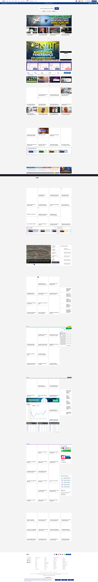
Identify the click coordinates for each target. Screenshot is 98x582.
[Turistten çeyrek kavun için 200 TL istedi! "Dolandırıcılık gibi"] (54, 401)
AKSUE (39, 449)
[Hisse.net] (43, 80)
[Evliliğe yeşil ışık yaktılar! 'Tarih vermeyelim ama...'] (43, 516)
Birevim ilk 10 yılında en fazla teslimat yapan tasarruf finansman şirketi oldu (43, 540)
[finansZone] (66, 170)
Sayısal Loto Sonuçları (67, 499)
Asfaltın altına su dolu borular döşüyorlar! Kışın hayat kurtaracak (68, 314)
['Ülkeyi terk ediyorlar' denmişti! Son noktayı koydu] (54, 60)
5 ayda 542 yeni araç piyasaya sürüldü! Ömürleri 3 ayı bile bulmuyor (68, 428)
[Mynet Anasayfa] (3, 1)
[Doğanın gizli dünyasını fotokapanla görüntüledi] (54, 230)
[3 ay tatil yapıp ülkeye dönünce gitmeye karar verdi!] (54, 477)
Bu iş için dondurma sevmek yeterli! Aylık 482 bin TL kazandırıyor (68, 422)
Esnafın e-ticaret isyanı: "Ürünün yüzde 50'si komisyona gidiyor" (68, 412)
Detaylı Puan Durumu (68, 365)
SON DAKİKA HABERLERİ (4, 3)
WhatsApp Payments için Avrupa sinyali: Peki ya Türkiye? (66, 540)
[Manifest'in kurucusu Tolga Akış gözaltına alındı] (43, 477)
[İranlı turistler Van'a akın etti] (55, 60)
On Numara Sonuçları (67, 506)
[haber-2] (40, 196)
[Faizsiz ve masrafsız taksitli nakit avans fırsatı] (45, 60)
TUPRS (50, 449)
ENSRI (38, 450)
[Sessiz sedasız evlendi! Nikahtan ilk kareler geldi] (42, 60)
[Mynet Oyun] (31, 80)
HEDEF (39, 445)
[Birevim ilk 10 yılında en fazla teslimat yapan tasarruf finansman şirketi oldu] (43, 535)
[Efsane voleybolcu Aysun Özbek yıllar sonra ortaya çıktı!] (51, 60)
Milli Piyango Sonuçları (67, 497)
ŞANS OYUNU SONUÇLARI (65, 495)
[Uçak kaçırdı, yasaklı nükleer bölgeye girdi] (49, 20)
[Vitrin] (79, 1)
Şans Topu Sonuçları (66, 504)
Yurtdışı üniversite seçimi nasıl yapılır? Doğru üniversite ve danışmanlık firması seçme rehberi (43, 560)
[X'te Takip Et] (56, 574)
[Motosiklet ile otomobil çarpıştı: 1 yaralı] (54, 220)
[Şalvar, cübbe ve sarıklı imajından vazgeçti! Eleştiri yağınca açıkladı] (31, 487)
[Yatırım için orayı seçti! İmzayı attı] (54, 491)
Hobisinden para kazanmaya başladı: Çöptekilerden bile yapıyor (66, 559)
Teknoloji (45, 577)
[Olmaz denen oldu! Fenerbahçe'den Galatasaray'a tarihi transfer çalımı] (50, 60)
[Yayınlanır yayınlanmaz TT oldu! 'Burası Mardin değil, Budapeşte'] (54, 91)
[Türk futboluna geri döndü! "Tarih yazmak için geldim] (31, 355)
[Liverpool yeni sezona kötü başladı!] (31, 369)
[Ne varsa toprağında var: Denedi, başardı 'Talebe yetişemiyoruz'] (31, 555)
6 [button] (39, 284)
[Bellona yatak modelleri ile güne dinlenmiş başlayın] (43, 545)
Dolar (39, 423)
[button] (1, 1)
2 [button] (32, 284)
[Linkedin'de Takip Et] (66, 467)
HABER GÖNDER (91, 3)
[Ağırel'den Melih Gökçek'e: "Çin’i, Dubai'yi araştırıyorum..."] (48, 60)
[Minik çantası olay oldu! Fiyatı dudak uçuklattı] (54, 516)
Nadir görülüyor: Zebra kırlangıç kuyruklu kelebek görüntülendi (68, 330)
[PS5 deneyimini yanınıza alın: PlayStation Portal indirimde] (43, 220)
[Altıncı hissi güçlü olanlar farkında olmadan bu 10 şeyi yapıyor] (66, 220)
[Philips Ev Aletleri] (76, 1)
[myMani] (27, 1)
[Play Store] (29, 577)
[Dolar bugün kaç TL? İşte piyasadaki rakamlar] (43, 211)
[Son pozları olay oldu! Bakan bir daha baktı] (31, 472)
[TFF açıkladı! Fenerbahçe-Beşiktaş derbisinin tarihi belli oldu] (54, 374)
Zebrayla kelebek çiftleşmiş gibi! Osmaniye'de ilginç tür (68, 309)
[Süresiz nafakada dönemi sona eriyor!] (47, 60)
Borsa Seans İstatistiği (56, 577)
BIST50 (32, 423)
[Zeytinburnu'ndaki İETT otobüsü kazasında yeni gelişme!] (43, 91)
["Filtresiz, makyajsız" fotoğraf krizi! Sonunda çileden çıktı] (43, 487)
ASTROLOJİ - (56, 78)
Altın (46, 423)
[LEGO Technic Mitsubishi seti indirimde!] (43, 239)
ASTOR (50, 448)
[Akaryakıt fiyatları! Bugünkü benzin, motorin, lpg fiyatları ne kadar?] (54, 140)
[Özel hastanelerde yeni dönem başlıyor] (52, 60)
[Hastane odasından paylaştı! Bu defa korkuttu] (54, 131)
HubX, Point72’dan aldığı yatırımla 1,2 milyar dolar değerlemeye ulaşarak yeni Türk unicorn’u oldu (31, 540)
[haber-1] (30, 196)
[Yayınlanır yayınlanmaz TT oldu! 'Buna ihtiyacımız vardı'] (54, 506)
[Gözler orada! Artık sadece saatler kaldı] (31, 406)
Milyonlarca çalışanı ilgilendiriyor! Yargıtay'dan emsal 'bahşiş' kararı (68, 417)
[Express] (82, 1)
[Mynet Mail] (96, 3)
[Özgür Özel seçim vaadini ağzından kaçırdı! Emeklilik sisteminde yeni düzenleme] (40, 60)
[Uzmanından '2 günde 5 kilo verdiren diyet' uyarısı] (43, 140)
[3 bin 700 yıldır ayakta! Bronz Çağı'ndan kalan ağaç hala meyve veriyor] (54, 100)
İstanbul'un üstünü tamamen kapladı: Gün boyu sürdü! (68, 325)
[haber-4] (58, 196)
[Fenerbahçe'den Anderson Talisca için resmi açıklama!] (34, 60)
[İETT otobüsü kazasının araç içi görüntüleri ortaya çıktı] (32, 60)
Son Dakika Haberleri (37, 577)
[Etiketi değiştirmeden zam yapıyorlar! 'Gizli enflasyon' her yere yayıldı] (54, 426)
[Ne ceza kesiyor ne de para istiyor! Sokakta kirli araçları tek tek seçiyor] (66, 135)
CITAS (27, 450)
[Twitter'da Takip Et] (63, 467)
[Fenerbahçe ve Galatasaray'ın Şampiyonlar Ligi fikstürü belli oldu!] (41, 60)
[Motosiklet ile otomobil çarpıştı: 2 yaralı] (43, 318)
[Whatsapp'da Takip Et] (70, 467)
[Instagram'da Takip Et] (65, 467)
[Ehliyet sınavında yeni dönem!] (46, 60)
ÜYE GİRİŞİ (89, 1)
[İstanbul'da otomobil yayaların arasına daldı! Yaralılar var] (29, 60)
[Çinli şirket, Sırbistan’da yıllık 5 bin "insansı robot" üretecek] (28, 60)
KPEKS (39, 448)
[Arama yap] (85, 1)
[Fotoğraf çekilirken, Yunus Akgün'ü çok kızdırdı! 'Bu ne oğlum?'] (57, 60)
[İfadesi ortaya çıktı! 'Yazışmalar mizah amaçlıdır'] (54, 468)
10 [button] (46, 284)
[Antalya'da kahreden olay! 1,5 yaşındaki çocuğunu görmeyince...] (54, 299)
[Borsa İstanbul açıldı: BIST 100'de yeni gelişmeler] (43, 328)
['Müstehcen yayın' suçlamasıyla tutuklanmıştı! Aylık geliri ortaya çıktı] (66, 234)
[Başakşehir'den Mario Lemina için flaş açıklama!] (37, 60)
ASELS (50, 450)
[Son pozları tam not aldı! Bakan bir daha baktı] (43, 496)
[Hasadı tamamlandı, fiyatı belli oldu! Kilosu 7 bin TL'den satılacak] (54, 309)
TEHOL (50, 445)
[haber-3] (49, 196)
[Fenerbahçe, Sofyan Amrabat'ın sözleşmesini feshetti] (30, 60)
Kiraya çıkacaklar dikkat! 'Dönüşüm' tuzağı (68, 432)
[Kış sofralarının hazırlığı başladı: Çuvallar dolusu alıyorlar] (31, 328)
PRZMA (27, 445)
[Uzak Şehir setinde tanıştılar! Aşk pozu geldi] (54, 323)
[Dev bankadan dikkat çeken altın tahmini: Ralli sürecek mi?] (56, 60)
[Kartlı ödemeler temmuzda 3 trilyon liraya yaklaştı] (54, 555)
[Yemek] (81, 1)
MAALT (27, 448)
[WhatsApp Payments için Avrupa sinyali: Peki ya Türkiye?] (66, 535)
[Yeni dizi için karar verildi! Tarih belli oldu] (43, 468)
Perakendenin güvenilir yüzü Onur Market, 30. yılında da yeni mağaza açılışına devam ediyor (66, 550)
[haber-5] (67, 196)
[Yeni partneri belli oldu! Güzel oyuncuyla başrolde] (31, 215)
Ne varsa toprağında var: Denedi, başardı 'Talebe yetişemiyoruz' (31, 559)
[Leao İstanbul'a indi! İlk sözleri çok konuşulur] (43, 379)
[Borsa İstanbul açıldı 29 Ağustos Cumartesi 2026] (31, 318)
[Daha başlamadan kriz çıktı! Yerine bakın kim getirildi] (31, 304)
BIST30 (35, 423)
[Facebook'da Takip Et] (61, 467)
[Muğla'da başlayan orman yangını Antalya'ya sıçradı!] (43, 60)
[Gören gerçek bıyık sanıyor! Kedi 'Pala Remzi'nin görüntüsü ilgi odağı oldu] (54, 211)
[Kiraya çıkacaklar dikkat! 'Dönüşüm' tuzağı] (63, 432)
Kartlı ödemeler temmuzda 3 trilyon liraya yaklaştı (54, 559)
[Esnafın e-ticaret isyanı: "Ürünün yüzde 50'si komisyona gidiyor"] (63, 411)
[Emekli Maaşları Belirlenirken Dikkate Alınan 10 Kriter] (66, 91)
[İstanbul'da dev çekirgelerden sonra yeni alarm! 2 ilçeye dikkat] (43, 50)
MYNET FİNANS (31, 74)
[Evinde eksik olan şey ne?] (43, 131)
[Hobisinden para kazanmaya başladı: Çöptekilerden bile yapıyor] (66, 555)
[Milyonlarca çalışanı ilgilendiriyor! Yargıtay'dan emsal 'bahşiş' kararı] (63, 416)
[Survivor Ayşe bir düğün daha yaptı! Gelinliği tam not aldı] (31, 95)
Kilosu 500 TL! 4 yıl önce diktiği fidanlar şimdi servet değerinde (31, 549)
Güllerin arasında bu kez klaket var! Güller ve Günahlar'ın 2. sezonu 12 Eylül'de (54, 540)
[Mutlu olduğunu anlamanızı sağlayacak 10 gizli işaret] (43, 100)
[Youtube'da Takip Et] (68, 467)
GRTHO (27, 449)
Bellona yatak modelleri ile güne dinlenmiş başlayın (43, 549)
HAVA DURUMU (46, 3)
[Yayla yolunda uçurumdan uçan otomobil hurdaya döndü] (54, 239)
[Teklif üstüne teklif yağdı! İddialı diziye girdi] (31, 496)
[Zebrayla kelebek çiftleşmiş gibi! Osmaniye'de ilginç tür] (63, 309)
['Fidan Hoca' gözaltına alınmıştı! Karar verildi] (31, 60)
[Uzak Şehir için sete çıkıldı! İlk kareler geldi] (31, 511)
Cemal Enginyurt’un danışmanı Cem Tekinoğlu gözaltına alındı (13, 3)
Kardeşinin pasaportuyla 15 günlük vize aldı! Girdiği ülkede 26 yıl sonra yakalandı (68, 320)
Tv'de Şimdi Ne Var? (63, 481)
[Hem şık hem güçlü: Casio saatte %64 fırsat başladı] (43, 309)
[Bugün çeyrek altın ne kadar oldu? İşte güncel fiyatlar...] (31, 140)
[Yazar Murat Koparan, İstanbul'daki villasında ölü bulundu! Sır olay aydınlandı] (43, 401)
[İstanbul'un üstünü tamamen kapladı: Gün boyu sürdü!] (63, 325)
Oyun (63, 577)
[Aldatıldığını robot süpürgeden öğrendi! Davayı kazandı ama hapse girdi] (58, 60)
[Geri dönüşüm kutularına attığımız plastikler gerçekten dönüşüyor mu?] (43, 299)
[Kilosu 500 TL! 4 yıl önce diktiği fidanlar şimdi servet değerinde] (31, 545)
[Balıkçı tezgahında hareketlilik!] (31, 239)
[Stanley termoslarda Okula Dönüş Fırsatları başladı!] (66, 100)
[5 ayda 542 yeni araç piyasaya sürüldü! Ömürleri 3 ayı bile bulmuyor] (63, 427)
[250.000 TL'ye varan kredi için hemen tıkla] (36, 60)
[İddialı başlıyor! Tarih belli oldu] (31, 230)
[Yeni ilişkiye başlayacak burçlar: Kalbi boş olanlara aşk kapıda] (31, 131)
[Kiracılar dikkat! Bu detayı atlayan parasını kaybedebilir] (39, 60)
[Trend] (78, 1)
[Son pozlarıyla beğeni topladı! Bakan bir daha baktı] (43, 506)
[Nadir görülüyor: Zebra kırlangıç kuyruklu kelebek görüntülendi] (63, 330)
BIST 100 (29, 424)
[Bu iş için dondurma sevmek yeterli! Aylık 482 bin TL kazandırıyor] (63, 422)
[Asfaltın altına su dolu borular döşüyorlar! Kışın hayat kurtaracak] (63, 314)
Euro (42, 423)
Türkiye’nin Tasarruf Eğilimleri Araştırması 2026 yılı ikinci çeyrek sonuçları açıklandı (54, 550)
